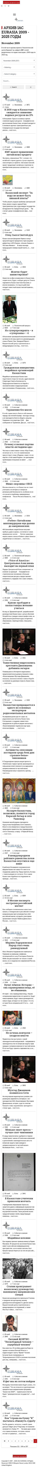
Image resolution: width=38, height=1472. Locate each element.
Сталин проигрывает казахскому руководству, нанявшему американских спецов (19, 1290)
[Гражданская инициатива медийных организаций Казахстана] (19, 355)
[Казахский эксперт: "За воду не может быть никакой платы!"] (19, 180)
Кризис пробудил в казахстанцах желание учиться (19, 605)
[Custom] (8, 6)
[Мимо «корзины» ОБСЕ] (19, 472)
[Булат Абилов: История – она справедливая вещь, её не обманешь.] (19, 973)
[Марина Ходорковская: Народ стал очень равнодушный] (19, 930)
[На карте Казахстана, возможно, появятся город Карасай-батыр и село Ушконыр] (19, 790)
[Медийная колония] (19, 1226)
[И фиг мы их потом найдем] (19, 1369)
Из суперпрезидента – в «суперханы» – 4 (19, 332)
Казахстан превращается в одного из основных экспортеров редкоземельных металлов (19, 708)
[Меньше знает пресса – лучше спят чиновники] (19, 1117)
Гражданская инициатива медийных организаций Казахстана (19, 370)
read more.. (13, 130)
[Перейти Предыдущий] (8, 1441)
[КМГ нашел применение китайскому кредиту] (19, 140)
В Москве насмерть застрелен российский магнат (19, 903)
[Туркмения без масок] (19, 397)
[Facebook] (1, 6)
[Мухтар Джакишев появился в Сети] (19, 1069)
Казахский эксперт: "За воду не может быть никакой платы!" (19, 195)
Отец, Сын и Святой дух (19, 234)
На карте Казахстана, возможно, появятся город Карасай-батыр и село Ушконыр (19, 814)
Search (14, 87)
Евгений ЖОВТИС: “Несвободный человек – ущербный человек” (19, 1342)
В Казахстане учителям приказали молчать (19, 1200)
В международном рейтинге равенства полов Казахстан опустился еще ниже (19, 859)
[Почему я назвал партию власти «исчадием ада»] (19, 432)
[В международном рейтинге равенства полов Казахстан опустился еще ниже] (19, 843)
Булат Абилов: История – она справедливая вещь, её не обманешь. (19, 987)
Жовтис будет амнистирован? (19, 273)
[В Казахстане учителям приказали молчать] (19, 1172)
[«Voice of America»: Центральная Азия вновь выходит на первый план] (19, 548)
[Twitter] (5, 6)
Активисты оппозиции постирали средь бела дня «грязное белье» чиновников (19, 753)
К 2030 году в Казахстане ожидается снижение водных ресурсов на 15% (19, 112)
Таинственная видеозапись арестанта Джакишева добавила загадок (19, 665)
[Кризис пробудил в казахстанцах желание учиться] (19, 590)
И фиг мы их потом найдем (19, 1381)
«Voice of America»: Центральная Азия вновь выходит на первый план (19, 563)
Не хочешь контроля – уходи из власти (19, 1034)
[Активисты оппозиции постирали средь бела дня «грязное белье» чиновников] (19, 738)
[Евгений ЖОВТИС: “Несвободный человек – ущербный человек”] (19, 1323)
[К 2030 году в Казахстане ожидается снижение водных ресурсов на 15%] (19, 97)
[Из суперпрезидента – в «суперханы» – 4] (19, 309)
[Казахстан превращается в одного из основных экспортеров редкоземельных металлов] (19, 693)
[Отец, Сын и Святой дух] (19, 223)
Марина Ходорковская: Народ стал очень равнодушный (19, 945)
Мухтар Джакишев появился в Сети (19, 1091)
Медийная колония (19, 1237)
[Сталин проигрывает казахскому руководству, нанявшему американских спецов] (19, 1268)
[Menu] (14, 14)
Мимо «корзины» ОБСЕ (19, 483)
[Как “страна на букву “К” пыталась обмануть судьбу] (19, 1406)
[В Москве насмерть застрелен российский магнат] (19, 888)
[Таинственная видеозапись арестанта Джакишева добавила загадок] (19, 642)
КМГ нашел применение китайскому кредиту (19, 153)
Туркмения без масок (19, 409)
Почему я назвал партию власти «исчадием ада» (19, 445)
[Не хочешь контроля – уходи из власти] (19, 1018)
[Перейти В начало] (5, 1441)
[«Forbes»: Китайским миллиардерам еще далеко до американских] (19, 508)
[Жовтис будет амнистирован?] (19, 260)
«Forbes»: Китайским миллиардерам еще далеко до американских (19, 523)
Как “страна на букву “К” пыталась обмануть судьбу (19, 1419)
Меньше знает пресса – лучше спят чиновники (19, 1131)
